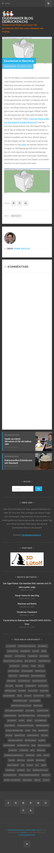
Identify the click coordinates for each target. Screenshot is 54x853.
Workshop (24, 676)
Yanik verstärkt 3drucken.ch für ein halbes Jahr (18, 441)
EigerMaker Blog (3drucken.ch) (17, 20)
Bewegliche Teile (40, 770)
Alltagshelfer (10, 775)
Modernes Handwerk (27, 612)
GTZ (22, 765)
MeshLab (41, 750)
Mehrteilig (40, 671)
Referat (22, 691)
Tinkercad (32, 656)
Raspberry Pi (23, 745)
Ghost (23, 832)
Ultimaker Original (26, 646)
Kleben (42, 740)
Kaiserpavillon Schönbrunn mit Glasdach (18, 461)
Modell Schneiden (12, 780)
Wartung (38, 705)
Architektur (44, 661)
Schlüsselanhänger (14, 710)
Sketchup (16, 216)
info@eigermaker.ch (31, 535)
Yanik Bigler (10, 66)
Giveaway (30, 710)
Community (31, 686)
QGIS (32, 750)
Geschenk (11, 681)
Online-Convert (15, 740)
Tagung (44, 735)
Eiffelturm (39, 696)
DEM (33, 745)
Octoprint (11, 720)
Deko (19, 696)
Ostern (30, 760)
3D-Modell (42, 646)
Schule (36, 651)
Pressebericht (42, 725)
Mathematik (13, 671)
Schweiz (20, 770)
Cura (33, 666)
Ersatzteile (20, 735)
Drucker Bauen (39, 681)
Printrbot (40, 760)
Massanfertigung (25, 725)
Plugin (30, 765)
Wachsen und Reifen (27, 603)
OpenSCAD (30, 755)
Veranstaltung (20, 701)
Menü (7, 3)
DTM (34, 730)
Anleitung (33, 691)
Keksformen (9, 696)
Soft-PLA (21, 760)
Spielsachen (10, 691)
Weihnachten (44, 745)
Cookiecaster (10, 715)
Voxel (29, 720)
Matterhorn (9, 745)
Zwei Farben (13, 765)
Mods (44, 651)
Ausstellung (42, 710)
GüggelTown (27, 671)
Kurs (27, 730)
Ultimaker (11, 646)
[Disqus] (27, 313)
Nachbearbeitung (27, 715)
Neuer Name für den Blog (27, 595)
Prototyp (46, 775)
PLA (37, 765)
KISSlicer (44, 691)
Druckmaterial (38, 676)
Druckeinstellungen (13, 661)
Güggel (25, 666)
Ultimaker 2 (20, 656)
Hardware (25, 651)
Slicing (46, 780)
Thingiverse (12, 651)
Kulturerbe (35, 701)
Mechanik (27, 780)
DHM (39, 755)
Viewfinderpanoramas (29, 775)
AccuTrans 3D (43, 715)
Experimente (32, 735)
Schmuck (13, 750)
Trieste (12, 760)
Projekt (8, 656)
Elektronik (10, 725)
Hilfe (23, 144)
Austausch (43, 686)
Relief (41, 666)
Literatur (24, 750)
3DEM (43, 765)
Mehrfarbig (30, 740)
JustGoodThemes (26, 835)
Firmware (10, 770)
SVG (28, 770)
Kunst (21, 720)
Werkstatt (43, 730)
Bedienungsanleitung (21, 705)
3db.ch (37, 780)
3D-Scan (27, 696)
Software (44, 656)
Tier (48, 696)
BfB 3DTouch (30, 661)
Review (9, 735)
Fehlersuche (24, 681)
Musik (46, 755)
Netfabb (19, 686)
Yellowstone (40, 720)
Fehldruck (14, 666)
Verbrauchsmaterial (14, 755)
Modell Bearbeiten (14, 730)
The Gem (9, 686)
